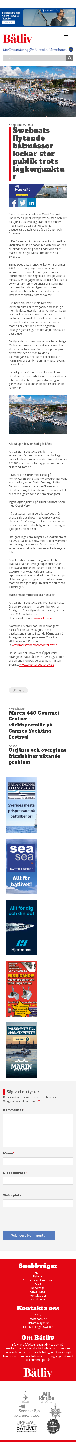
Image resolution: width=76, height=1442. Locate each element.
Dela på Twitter (22, 202)
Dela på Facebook (13, 202)
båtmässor (18, 690)
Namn (8, 1153)
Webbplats (12, 1195)
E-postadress (15, 1173)
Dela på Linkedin (31, 202)
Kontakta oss (38, 1295)
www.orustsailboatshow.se (36, 664)
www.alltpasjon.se (45, 618)
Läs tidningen (38, 1299)
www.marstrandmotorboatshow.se (34, 645)
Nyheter (38, 1276)
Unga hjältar (38, 1291)
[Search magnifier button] (69, 58)
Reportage (38, 1288)
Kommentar (14, 1110)
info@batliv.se (38, 1319)
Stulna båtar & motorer (38, 1280)
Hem (38, 1272)
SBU (38, 1284)
